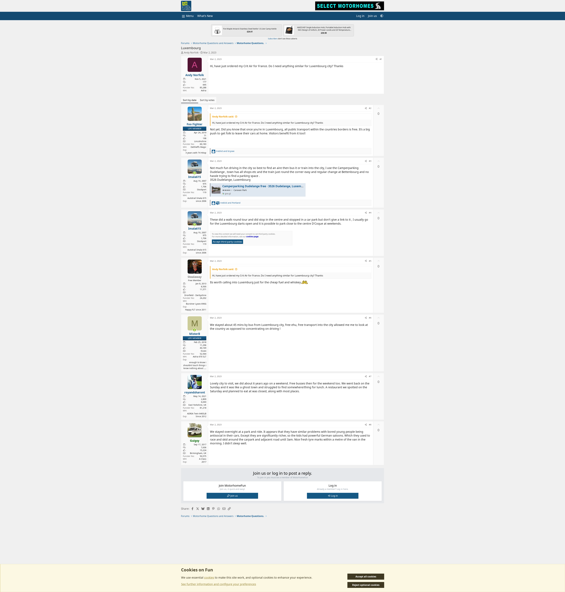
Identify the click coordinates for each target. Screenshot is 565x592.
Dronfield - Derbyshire (195, 295)
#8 (370, 424)
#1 (381, 59)
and (225, 151)
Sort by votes (207, 100)
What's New (205, 16)
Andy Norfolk (191, 52)
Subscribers (273, 38)
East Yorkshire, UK (197, 404)
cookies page (252, 236)
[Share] (376, 59)
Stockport (201, 189)
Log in (334, 495)
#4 (370, 212)
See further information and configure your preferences (218, 584)
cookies (209, 577)
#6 (370, 317)
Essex (203, 350)
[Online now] (194, 173)
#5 (370, 260)
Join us (234, 495)
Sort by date (189, 100)
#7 (370, 376)
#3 (370, 161)
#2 (370, 108)
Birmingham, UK (198, 453)
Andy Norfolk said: (223, 116)
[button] (382, 16)
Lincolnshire (200, 141)
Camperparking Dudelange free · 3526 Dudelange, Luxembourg (266, 186)
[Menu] (187, 16)
